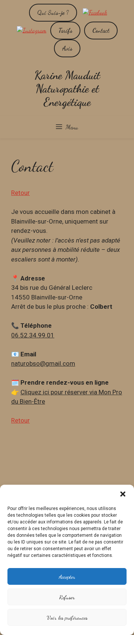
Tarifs (65, 30)
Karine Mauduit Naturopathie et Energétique (67, 88)
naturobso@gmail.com (43, 363)
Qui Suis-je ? (53, 12)
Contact (100, 30)
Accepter (67, 576)
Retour (20, 192)
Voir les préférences (67, 617)
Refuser (67, 597)
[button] (123, 494)
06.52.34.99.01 (32, 335)
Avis (67, 48)
